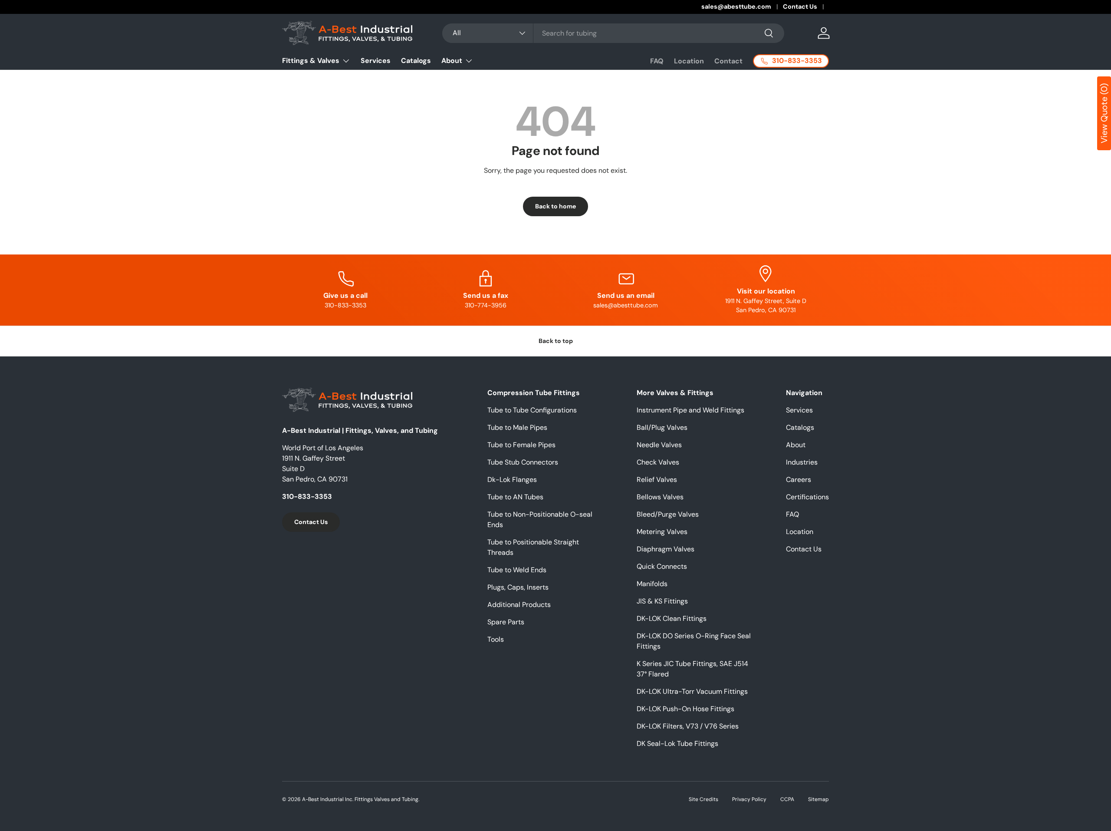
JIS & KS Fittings (662, 601)
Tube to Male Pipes (517, 427)
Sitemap (818, 799)
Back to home (555, 206)
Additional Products (519, 604)
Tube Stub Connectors (522, 462)
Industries (802, 462)
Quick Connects (662, 566)
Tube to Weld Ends (516, 569)
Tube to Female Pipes (521, 444)
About (451, 60)
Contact (728, 61)
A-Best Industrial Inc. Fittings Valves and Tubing (360, 799)
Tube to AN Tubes (515, 496)
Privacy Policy (749, 799)
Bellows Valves (660, 496)
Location (689, 61)
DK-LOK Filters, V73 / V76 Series (688, 726)
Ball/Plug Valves (662, 427)
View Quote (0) (1104, 113)
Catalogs (416, 60)
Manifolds (652, 583)
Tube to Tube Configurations (532, 410)
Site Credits (703, 799)
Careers (798, 479)
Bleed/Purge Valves (668, 514)
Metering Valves (662, 531)
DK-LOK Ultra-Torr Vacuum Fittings (692, 691)
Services (376, 60)
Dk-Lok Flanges (512, 479)
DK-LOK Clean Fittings (672, 618)
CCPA (787, 799)
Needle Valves (659, 444)
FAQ (657, 61)
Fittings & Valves (310, 60)
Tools (495, 639)
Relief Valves (657, 479)
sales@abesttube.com (736, 6)
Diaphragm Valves (665, 549)
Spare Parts (505, 622)
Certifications (807, 496)
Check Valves (658, 462)
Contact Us (800, 6)
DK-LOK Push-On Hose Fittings (685, 708)
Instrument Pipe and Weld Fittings (690, 410)
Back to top (556, 341)
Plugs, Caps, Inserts (518, 587)
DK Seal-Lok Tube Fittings (677, 743)
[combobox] (613, 33)
